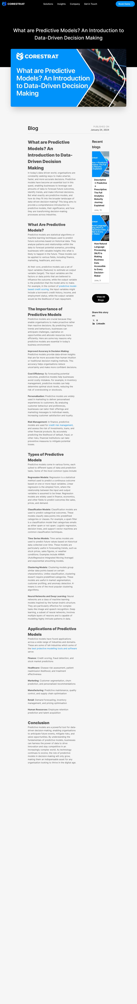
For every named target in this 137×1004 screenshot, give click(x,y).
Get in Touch (90, 4)
